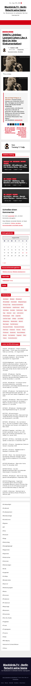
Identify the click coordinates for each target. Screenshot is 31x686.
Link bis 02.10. (18, 120)
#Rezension (6, 610)
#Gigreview (6, 553)
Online (8, 280)
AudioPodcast (16, 307)
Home (2, 682)
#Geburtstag (6, 542)
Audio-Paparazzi (7, 307)
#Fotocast (9, 194)
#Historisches (16, 161)
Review (5, 335)
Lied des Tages (7, 318)
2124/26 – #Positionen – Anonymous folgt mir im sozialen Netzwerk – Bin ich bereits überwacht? (15, 357)
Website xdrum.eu (7, 271)
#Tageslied (6, 621)
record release (21, 332)
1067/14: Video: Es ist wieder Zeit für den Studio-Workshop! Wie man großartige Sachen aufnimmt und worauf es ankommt (21, 132)
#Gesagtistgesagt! (7, 546)
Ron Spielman (11, 335)
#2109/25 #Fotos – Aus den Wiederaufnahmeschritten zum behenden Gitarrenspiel (14, 470)
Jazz (14, 313)
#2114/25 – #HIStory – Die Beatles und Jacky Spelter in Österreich (15, 182)
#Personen (6, 595)
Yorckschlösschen (12, 338)
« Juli (4, 263)
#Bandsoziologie (7, 515)
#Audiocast (6, 161)
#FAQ (4, 531)
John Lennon (20, 313)
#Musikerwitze (7, 580)
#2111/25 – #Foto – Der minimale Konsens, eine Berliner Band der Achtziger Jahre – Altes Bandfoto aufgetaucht (14, 456)
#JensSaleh (14, 301)
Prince (23, 329)
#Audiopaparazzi (7, 512)
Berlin (22, 307)
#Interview (23, 161)
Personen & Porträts (8, 327)
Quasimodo (13, 332)
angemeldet (11, 216)
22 (23, 252)
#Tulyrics (5, 633)
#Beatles (12, 299)
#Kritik (4, 568)
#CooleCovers (7, 519)
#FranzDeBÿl (6, 301)
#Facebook (19, 299)
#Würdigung (6, 640)
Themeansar (15, 679)
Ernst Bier (12, 310)
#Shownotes (6, 614)
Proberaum (5, 332)
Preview (18, 329)
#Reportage (6, 606)
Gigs (4, 313)
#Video (4, 637)
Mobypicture (6, 321)
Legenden (18, 315)
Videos (4, 338)
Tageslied (19, 335)
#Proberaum (6, 602)
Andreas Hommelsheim (17, 304)
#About (6, 682)
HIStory (5, 648)
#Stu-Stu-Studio (7, 618)
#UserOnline (22, 682)
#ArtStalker (5, 299)
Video (24, 335)
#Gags (4, 538)
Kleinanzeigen (6, 315)
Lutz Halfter (20, 318)
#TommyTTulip (6, 304)
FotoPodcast (19, 310)
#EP (11, 161)
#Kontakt (11, 682)
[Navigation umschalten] (16, 22)
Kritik (13, 315)
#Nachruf (5, 584)
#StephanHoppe (22, 301)
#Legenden (5, 31)
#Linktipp (11, 31)
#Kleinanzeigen (7, 565)
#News (4, 591)
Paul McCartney (14, 324)
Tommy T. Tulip (14, 47)
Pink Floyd (5, 329)
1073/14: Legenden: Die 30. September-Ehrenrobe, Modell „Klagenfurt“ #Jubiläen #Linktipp (10, 130)
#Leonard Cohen (12, 52)
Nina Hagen (6, 324)
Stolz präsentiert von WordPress (10, 677)
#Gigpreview (6, 550)
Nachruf (21, 321)
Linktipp (14, 318)
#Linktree (16, 682)
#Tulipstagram (7, 629)
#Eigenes (5, 523)
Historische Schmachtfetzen (10, 644)
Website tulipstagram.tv (19, 271)
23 (26, 252)
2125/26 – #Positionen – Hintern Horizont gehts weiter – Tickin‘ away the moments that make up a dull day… (15, 350)
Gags (25, 310)
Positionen (12, 329)
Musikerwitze (14, 321)
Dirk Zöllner (6, 310)
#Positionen (6, 599)
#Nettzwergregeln (8, 587)
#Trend (5, 625)
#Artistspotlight (7, 504)
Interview (9, 313)
